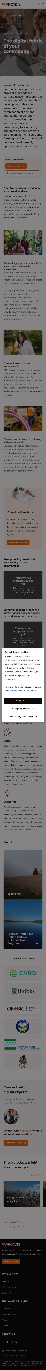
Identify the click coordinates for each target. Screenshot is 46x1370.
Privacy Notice (11, 691)
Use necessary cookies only (21, 717)
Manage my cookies (20, 709)
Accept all (20, 701)
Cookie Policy (29, 691)
